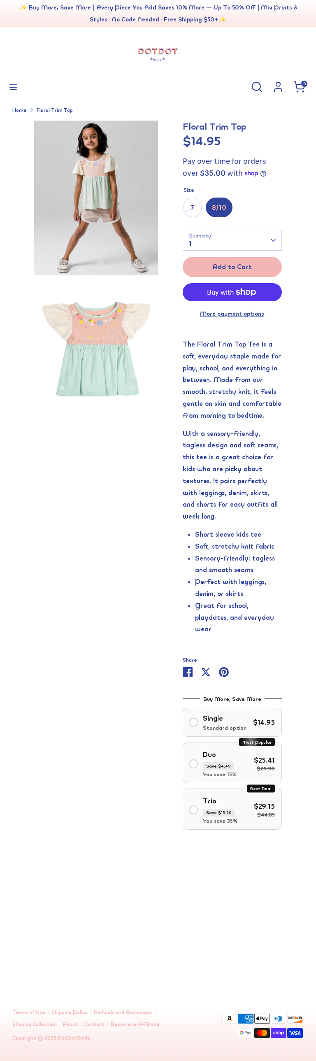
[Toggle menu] (13, 86)
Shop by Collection (34, 1024)
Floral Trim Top (55, 110)
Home (19, 110)
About (70, 1024)
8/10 (219, 207)
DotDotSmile (74, 1038)
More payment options (232, 313)
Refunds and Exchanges (123, 1012)
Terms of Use (28, 1012)
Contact (94, 1024)
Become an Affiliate (135, 1024)
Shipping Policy (69, 1012)
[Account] (278, 84)
